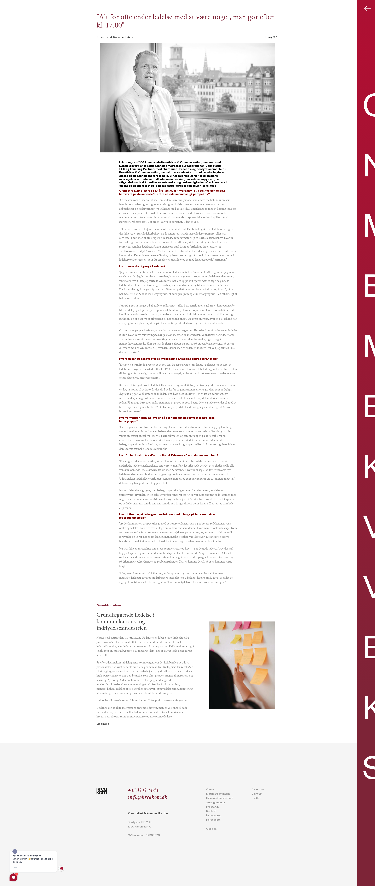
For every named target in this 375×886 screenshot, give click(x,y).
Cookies (211, 829)
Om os (210, 789)
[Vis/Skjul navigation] (367, 8)
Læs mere (103, 724)
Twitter (256, 798)
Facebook (258, 789)
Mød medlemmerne (218, 794)
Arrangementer (215, 803)
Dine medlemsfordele (219, 798)
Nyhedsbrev (213, 816)
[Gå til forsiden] (102, 791)
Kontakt (211, 811)
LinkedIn (257, 794)
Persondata (213, 820)
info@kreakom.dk (147, 798)
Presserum (213, 807)
